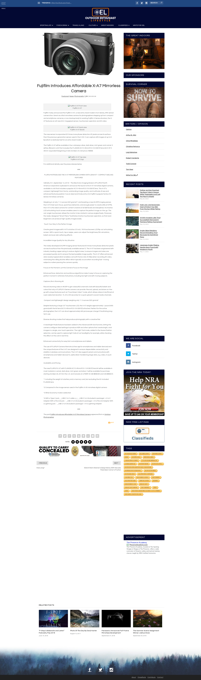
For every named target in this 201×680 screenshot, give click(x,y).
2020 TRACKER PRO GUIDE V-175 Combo (146, 491)
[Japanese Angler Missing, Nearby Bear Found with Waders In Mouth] (132, 248)
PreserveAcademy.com (138, 545)
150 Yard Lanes (142, 477)
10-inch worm (150, 470)
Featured (65, 96)
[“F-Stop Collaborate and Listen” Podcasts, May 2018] (53, 618)
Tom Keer (129, 169)
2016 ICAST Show (131, 487)
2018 (155, 487)
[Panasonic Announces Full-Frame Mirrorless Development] (116, 618)
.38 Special (136, 457)
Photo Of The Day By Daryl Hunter (83, 630)
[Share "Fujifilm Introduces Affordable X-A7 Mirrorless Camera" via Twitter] (64, 436)
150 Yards (155, 477)
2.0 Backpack (130, 464)
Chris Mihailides (132, 141)
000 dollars (148, 457)
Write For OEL (131, 175)
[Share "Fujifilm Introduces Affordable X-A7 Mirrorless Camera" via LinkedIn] (78, 436)
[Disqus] (79, 508)
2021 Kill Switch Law (133, 494)
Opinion (129, 129)
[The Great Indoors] (144, 53)
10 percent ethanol (133, 470)
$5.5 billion (144, 454)
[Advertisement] (144, 295)
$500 (126, 457)
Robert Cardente (132, 158)
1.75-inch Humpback (149, 460)
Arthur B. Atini (131, 135)
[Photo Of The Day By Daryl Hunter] (84, 618)
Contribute (151, 677)
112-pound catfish (145, 474)
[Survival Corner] (144, 102)
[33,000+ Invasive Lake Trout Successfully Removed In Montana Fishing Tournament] (132, 221)
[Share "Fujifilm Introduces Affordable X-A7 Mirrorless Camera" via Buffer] (83, 436)
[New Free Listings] (144, 433)
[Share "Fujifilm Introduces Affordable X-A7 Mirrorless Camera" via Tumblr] (74, 436)
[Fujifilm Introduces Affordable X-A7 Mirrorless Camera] (79, 54)
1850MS (155, 481)
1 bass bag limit (131, 460)
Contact (160, 677)
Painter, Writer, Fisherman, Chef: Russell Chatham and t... (72, 3)
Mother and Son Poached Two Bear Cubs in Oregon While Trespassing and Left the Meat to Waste (150, 193)
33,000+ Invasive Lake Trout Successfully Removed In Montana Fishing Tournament (151, 220)
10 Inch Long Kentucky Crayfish (138, 467)
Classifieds (142, 677)
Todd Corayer (131, 164)
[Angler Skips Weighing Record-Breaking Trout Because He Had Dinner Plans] (132, 234)
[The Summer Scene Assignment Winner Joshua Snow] (147, 618)
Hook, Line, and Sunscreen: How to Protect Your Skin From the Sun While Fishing (150, 207)
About (134, 677)
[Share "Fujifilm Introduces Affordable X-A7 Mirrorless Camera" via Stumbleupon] (88, 436)
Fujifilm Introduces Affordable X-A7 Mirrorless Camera (70, 414)
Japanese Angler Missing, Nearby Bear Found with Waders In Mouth (149, 247)
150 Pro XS (129, 477)
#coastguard (130, 454)
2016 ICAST (143, 484)
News (71, 96)
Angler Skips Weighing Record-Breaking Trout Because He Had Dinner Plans (149, 234)
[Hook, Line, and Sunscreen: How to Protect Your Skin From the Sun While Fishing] (132, 208)
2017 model (145, 487)
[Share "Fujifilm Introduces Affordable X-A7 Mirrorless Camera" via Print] (97, 436)
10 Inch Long (157, 464)
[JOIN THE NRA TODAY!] (144, 395)
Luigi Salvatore (131, 152)
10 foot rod (143, 464)
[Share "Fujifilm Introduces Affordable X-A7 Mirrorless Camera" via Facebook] (60, 436)
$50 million (157, 454)
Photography (79, 96)
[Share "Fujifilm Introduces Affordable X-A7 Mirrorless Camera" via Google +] (69, 436)
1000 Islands (144, 481)
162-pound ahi (130, 481)
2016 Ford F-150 (130, 484)
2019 (126, 491)
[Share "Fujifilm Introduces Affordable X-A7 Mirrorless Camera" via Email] (92, 436)
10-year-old (129, 474)
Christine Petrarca (133, 146)
